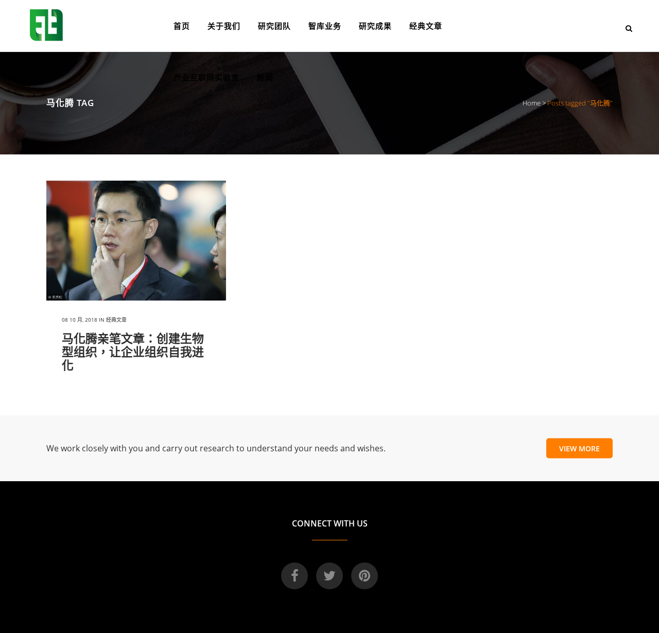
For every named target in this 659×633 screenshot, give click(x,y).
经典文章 (116, 319)
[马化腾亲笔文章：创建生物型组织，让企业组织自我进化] (136, 241)
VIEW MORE (579, 448)
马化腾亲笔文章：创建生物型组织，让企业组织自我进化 (133, 351)
